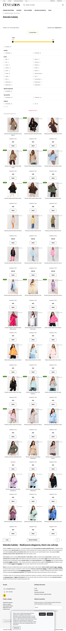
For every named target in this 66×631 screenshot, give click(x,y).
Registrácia (59, 0)
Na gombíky (9, 91)
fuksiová (37, 65)
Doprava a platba (7, 604)
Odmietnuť (42, 614)
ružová (8, 65)
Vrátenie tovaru (6, 609)
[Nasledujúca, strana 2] (57, 540)
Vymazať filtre (32, 110)
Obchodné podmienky (18, 0)
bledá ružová (38, 82)
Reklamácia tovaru (7, 607)
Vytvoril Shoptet (59, 629)
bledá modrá (9, 84)
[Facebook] (4, 595)
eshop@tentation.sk (10, 588)
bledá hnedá (9, 82)
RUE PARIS (38, 53)
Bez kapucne (9, 97)
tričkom (45, 568)
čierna (7, 70)
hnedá (37, 67)
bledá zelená (38, 84)
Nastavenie (16, 627)
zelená (8, 76)
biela (7, 59)
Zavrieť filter (33, 32)
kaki (36, 76)
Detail (13, 145)
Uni (36, 103)
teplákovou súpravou (26, 570)
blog (16, 577)
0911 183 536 (9, 591)
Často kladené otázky (8, 606)
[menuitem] (8, 10)
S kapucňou (38, 97)
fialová (37, 70)
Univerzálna (9, 103)
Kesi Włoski (8, 53)
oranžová (37, 62)
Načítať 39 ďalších (33, 540)
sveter (13, 563)
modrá (8, 73)
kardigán (19, 563)
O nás (4, 0)
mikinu (10, 562)
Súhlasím (50, 614)
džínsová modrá (39, 73)
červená (8, 67)
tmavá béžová (38, 79)
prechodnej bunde (8, 577)
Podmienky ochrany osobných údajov (42, 594)
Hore (7, 540)
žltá (7, 62)
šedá (7, 79)
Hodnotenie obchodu (7, 602)
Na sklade (8, 46)
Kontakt (9, 0)
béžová (37, 59)
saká (55, 567)
